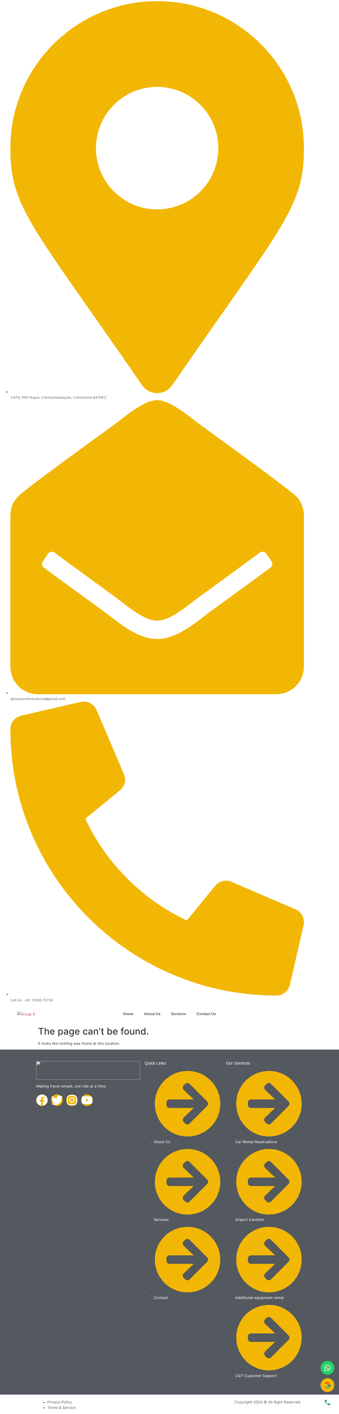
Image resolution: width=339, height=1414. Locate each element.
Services (178, 1014)
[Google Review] (327, 1385)
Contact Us (206, 1014)
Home (128, 1014)
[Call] (327, 1402)
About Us (152, 1014)
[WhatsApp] (327, 1368)
